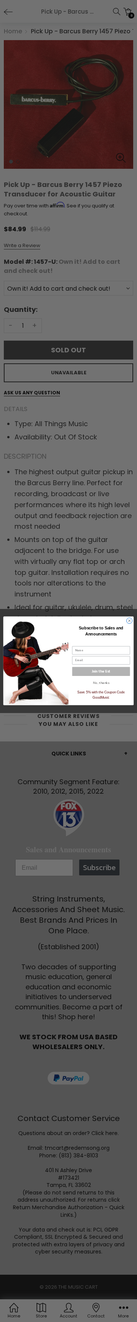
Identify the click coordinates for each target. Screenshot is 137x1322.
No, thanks (101, 682)
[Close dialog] (129, 621)
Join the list (101, 671)
